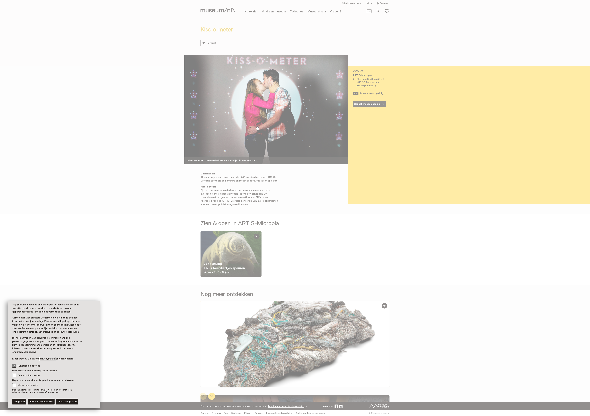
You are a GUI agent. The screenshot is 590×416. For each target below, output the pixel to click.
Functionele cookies (29, 365)
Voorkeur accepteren (41, 401)
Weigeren (19, 401)
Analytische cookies (29, 375)
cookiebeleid (66, 358)
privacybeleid (47, 358)
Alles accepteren (67, 401)
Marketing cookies (28, 385)
